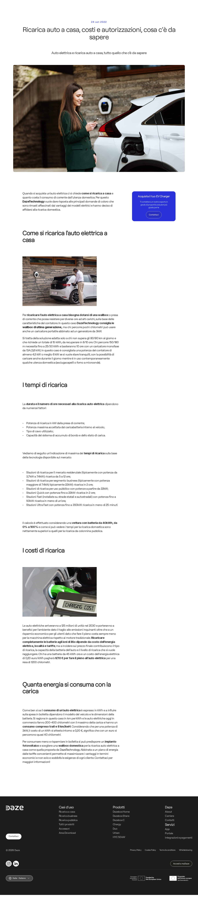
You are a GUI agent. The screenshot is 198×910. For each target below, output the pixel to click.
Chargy (117, 824)
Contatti (169, 820)
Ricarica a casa (67, 811)
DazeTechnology (70, 749)
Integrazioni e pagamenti (178, 837)
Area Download (67, 832)
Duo (115, 828)
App (167, 829)
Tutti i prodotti (66, 824)
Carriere (169, 816)
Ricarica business (68, 816)
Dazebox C (119, 820)
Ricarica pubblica (68, 820)
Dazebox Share (121, 816)
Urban (116, 832)
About (168, 811)
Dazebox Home (121, 811)
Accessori (64, 828)
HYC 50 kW (119, 837)
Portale (169, 833)
